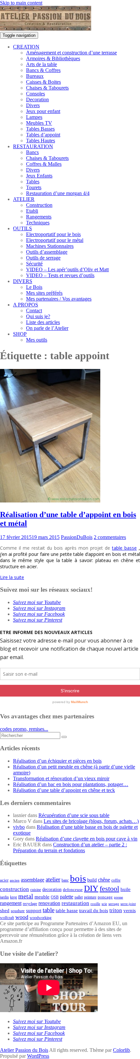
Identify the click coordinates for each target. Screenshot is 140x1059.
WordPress (38, 1056)
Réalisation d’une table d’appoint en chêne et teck (64, 790)
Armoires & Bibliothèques (53, 58)
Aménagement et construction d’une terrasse (71, 52)
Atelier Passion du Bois (24, 1050)
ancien (15, 880)
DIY (91, 888)
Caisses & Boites (43, 82)
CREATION (26, 46)
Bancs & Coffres (43, 70)
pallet (79, 897)
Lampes (34, 117)
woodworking (40, 918)
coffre (115, 880)
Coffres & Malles (44, 164)
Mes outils (36, 340)
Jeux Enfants (39, 175)
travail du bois (93, 910)
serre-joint (128, 904)
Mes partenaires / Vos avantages (58, 299)
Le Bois (34, 287)
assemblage (32, 880)
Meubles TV (39, 123)
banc (65, 880)
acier (4, 880)
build (92, 880)
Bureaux (35, 76)
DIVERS (22, 281)
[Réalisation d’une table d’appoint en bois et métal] (50, 500)
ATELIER (24, 199)
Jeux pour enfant (43, 111)
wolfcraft (7, 918)
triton (115, 910)
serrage (113, 904)
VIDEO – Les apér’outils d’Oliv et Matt (67, 269)
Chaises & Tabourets (47, 88)
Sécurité (34, 263)
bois (78, 878)
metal (25, 896)
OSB (55, 897)
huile (125, 889)
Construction (39, 205)
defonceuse (73, 889)
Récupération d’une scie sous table (73, 815)
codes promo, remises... (24, 729)
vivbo (19, 827)
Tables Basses (40, 129)
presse (118, 897)
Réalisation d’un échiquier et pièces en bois (57, 761)
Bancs (32, 152)
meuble (42, 896)
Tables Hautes (40, 140)
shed (4, 910)
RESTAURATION (33, 146)
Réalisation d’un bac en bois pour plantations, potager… (70, 784)
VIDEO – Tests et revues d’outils (60, 275)
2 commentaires (110, 537)
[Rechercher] (64, 737)
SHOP (20, 334)
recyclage (30, 903)
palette (66, 896)
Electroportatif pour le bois (53, 234)
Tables (32, 181)
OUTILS (22, 228)
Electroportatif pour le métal (54, 240)
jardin (4, 897)
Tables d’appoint (43, 134)
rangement (10, 903)
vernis (129, 910)
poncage (105, 897)
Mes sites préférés (44, 293)
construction (14, 889)
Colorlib (121, 1050)
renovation (49, 903)
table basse (124, 548)
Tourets (33, 187)
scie (104, 904)
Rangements (38, 216)
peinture (90, 897)
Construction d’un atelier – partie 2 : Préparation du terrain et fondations (70, 847)
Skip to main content (21, 3)
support (33, 910)
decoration (52, 889)
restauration (75, 903)
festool (109, 888)
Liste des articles (43, 322)
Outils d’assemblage (46, 252)
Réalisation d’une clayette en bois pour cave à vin (86, 838)
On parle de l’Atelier (47, 328)
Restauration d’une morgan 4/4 (58, 193)
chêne (104, 879)
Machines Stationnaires (50, 246)
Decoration (37, 99)
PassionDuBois (76, 537)
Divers (33, 105)
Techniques (37, 222)
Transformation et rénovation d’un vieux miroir (61, 778)
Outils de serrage (43, 258)
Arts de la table (41, 64)
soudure (18, 910)
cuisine (35, 889)
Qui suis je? (38, 316)
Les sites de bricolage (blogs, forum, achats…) (91, 821)
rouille (95, 904)
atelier (53, 879)
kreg (13, 897)
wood (21, 917)
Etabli (32, 211)
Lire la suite (12, 577)
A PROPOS (25, 304)
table (48, 910)
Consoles (35, 93)
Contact (34, 310)
